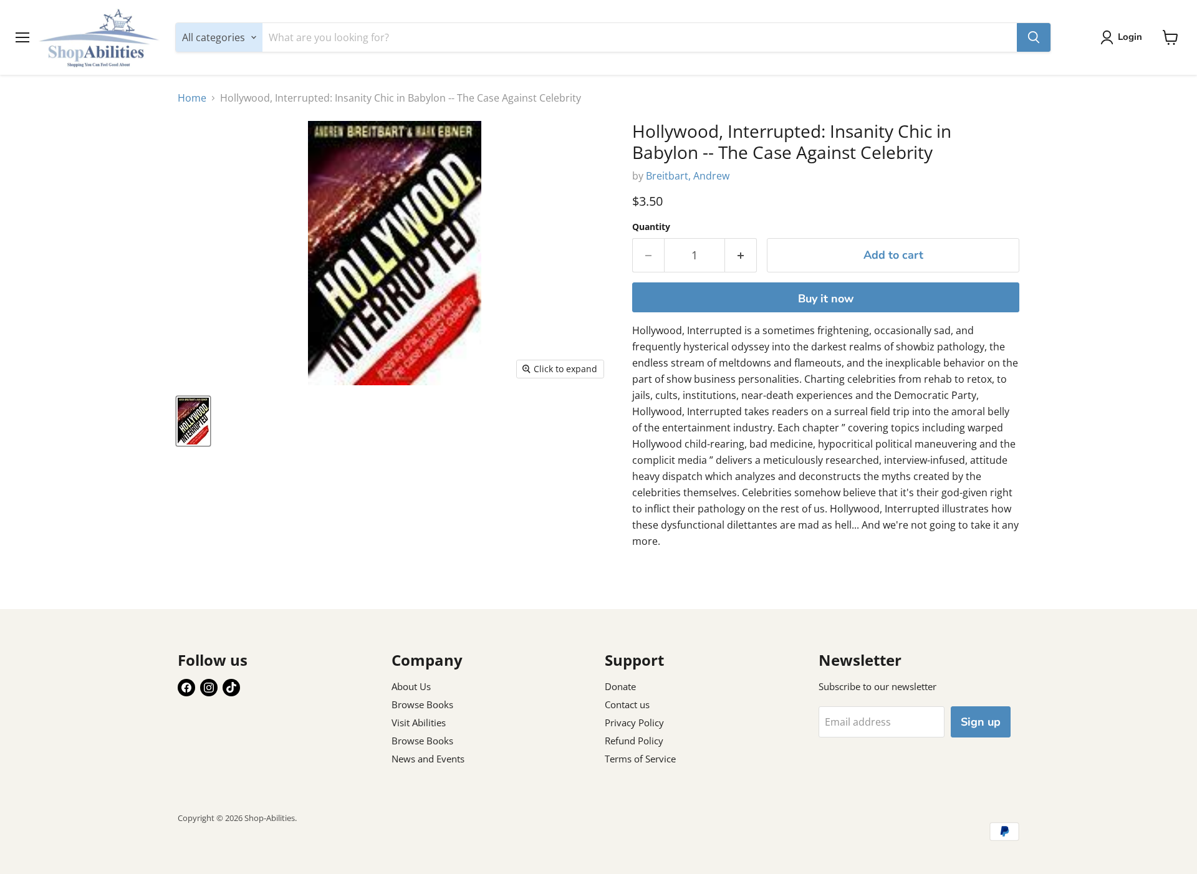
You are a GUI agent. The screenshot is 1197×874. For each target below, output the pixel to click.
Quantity (651, 227)
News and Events (428, 758)
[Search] (1033, 37)
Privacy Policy (634, 722)
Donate (620, 686)
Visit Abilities (419, 722)
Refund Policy (634, 740)
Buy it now (825, 298)
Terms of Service (640, 758)
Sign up (981, 721)
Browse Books (422, 704)
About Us (411, 686)
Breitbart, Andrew (687, 176)
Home (192, 97)
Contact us (627, 704)
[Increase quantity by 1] (741, 255)
